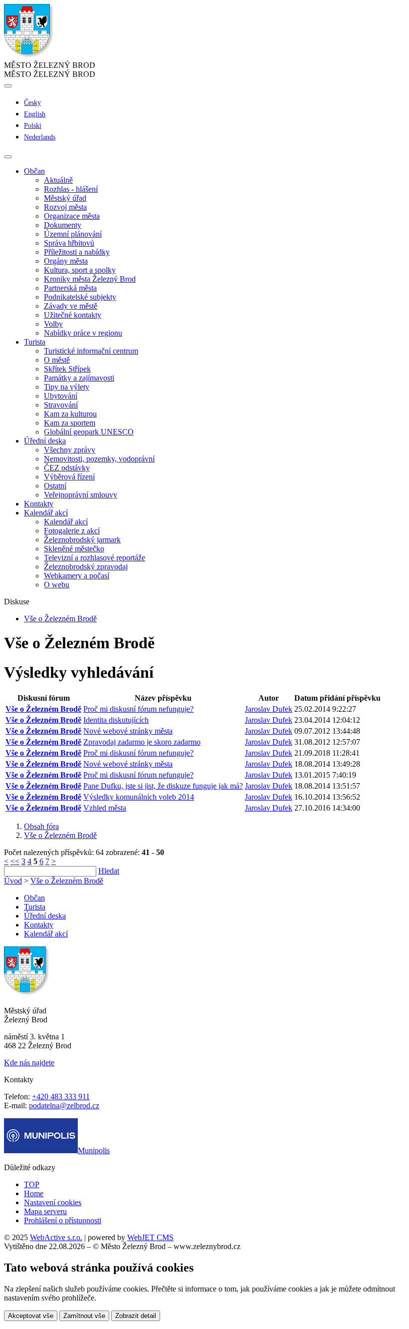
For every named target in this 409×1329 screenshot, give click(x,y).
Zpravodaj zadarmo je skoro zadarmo (142, 742)
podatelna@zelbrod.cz (64, 1105)
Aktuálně (58, 180)
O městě (57, 360)
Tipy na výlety (66, 387)
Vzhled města (104, 808)
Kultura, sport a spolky (80, 270)
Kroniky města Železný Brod (90, 279)
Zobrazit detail (135, 1316)
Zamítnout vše (84, 1316)
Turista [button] (34, 342)
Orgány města (66, 261)
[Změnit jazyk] (8, 85)
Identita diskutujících (116, 720)
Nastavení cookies (52, 1202)
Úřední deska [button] (45, 441)
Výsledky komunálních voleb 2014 (138, 797)
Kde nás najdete (29, 1062)
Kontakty (38, 503)
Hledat (108, 871)
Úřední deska (45, 915)
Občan (34, 897)
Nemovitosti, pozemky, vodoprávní (99, 458)
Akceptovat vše (30, 1316)
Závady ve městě (70, 306)
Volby (53, 324)
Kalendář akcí (66, 521)
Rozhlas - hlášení (71, 189)
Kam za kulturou (70, 414)
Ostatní (55, 485)
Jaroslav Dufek (268, 709)
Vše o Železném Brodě (60, 618)
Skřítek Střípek (67, 369)
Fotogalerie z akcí (72, 530)
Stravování (61, 405)
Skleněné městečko (74, 548)
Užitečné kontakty (72, 315)
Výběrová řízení (69, 476)
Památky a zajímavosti (79, 378)
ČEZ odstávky (67, 467)
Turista (34, 906)
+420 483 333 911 (61, 1096)
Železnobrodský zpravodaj (86, 566)
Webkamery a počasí (76, 575)
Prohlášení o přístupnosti (62, 1220)
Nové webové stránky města (128, 731)
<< (14, 861)
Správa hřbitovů (69, 243)
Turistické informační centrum (91, 351)
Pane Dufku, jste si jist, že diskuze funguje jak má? (163, 786)
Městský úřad (65, 198)
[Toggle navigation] (8, 156)
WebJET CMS (150, 1237)
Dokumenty (62, 225)
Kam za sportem (69, 423)
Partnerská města (70, 288)
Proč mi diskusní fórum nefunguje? (138, 709)
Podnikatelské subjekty (80, 297)
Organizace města (72, 216)
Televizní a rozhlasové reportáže (94, 557)
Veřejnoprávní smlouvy (80, 494)
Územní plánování (73, 234)
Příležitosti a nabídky (77, 252)
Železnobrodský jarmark (82, 539)
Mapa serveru (45, 1211)
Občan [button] (34, 171)
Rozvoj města (65, 207)
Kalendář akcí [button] (46, 512)
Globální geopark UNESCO (89, 432)
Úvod (13, 881)
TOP (31, 1184)
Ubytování (60, 396)
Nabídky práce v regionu (83, 333)
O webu (56, 584)
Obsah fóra (41, 826)
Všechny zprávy (69, 449)
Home (33, 1193)
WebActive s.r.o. (56, 1237)
